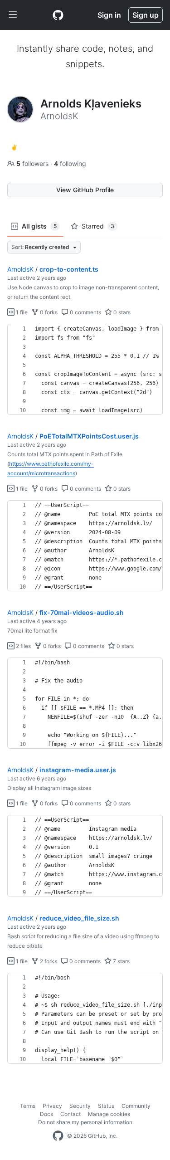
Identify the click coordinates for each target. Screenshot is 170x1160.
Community (136, 1105)
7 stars (121, 961)
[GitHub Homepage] (58, 1136)
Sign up (145, 14)
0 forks (48, 312)
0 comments (84, 312)
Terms (27, 1105)
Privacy (52, 1105)
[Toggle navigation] (12, 15)
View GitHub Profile (85, 190)
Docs (46, 1114)
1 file (21, 312)
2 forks (48, 961)
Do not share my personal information (85, 1122)
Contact (70, 1114)
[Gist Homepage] (58, 15)
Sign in (109, 14)
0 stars (121, 312)
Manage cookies (109, 1114)
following (70, 163)
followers (33, 163)
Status (106, 1105)
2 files (23, 646)
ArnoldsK (20, 269)
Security (80, 1105)
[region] (85, 369)
